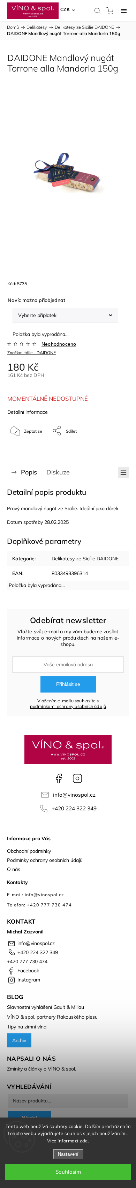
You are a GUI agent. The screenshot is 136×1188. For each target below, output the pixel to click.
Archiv (19, 1040)
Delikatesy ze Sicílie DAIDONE (85, 558)
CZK (65, 9)
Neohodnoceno (58, 344)
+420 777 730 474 (27, 961)
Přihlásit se (68, 684)
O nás (13, 869)
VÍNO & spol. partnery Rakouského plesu (52, 1017)
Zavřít (113, 448)
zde (84, 1140)
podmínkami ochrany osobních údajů (68, 706)
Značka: (31, 352)
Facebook (58, 778)
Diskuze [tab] (58, 472)
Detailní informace (27, 412)
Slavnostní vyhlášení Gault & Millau (45, 1007)
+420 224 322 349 (74, 808)
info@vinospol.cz (74, 794)
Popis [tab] (29, 472)
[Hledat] (97, 10)
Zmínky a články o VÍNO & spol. (41, 1069)
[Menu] (124, 11)
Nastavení (68, 1154)
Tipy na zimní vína (26, 1027)
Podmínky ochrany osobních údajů (45, 860)
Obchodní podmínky (29, 851)
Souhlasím (68, 1171)
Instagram (77, 778)
